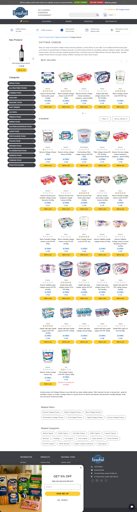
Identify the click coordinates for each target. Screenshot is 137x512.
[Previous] (10, 59)
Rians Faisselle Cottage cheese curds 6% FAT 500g (48, 241)
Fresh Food (14, 83)
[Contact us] (132, 507)
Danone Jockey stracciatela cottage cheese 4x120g (102, 198)
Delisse (102, 147)
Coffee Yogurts (95, 433)
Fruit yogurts (69, 438)
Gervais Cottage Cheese (115, 417)
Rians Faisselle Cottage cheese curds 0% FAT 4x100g (66, 241)
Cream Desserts (112, 438)
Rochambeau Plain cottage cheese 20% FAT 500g (84, 154)
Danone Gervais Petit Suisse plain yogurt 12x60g (48, 96)
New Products (111, 21)
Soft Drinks (14, 107)
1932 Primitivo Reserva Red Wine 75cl (21, 63)
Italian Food (14, 141)
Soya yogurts (102, 444)
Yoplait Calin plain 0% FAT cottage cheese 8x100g (120, 287)
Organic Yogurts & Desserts (83, 444)
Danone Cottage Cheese (51, 412)
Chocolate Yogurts (79, 433)
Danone (47, 89)
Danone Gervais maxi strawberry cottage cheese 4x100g (66, 198)
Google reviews (123, 9)
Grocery (13, 98)
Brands (69, 21)
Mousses (46, 438)
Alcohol (13, 112)
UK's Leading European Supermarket (44, 12)
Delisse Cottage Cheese (72, 412)
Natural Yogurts (48, 433)
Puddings (57, 438)
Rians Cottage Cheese (93, 412)
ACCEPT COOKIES (80, 2)
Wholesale (88, 21)
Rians (66, 89)
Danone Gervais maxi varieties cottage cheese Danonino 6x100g (48, 198)
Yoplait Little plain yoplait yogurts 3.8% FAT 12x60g (48, 331)
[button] (83, 113)
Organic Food (15, 102)
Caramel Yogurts (110, 433)
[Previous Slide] (121, 61)
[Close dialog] (80, 467)
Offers (23, 462)
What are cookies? (111, 2)
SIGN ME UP (63, 494)
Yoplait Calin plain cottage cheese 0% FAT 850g (84, 287)
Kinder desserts (64, 444)
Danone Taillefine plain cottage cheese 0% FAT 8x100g (48, 287)
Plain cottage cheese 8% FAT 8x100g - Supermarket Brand (102, 154)
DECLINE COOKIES (96, 2)
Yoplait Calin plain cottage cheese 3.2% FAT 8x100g (102, 96)
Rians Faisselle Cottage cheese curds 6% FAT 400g (66, 96)
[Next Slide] (127, 61)
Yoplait (102, 89)
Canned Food (15, 93)
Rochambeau (84, 147)
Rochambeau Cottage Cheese (53, 417)
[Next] (33, 59)
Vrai (66, 367)
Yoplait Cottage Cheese (95, 417)
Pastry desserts (97, 438)
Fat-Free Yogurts (48, 444)
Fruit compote (82, 438)
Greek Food (66, 462)
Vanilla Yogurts (63, 433)
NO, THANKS (63, 500)
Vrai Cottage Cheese (75, 417)
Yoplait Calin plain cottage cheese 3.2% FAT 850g (66, 287)
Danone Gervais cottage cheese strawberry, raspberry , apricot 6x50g (83, 96)
